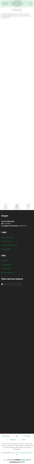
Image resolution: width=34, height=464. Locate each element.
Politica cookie (6, 241)
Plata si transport (7, 272)
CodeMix (17, 460)
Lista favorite (5, 268)
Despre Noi (5, 261)
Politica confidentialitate (9, 245)
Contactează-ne (6, 265)
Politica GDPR (5, 249)
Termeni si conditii (7, 237)
